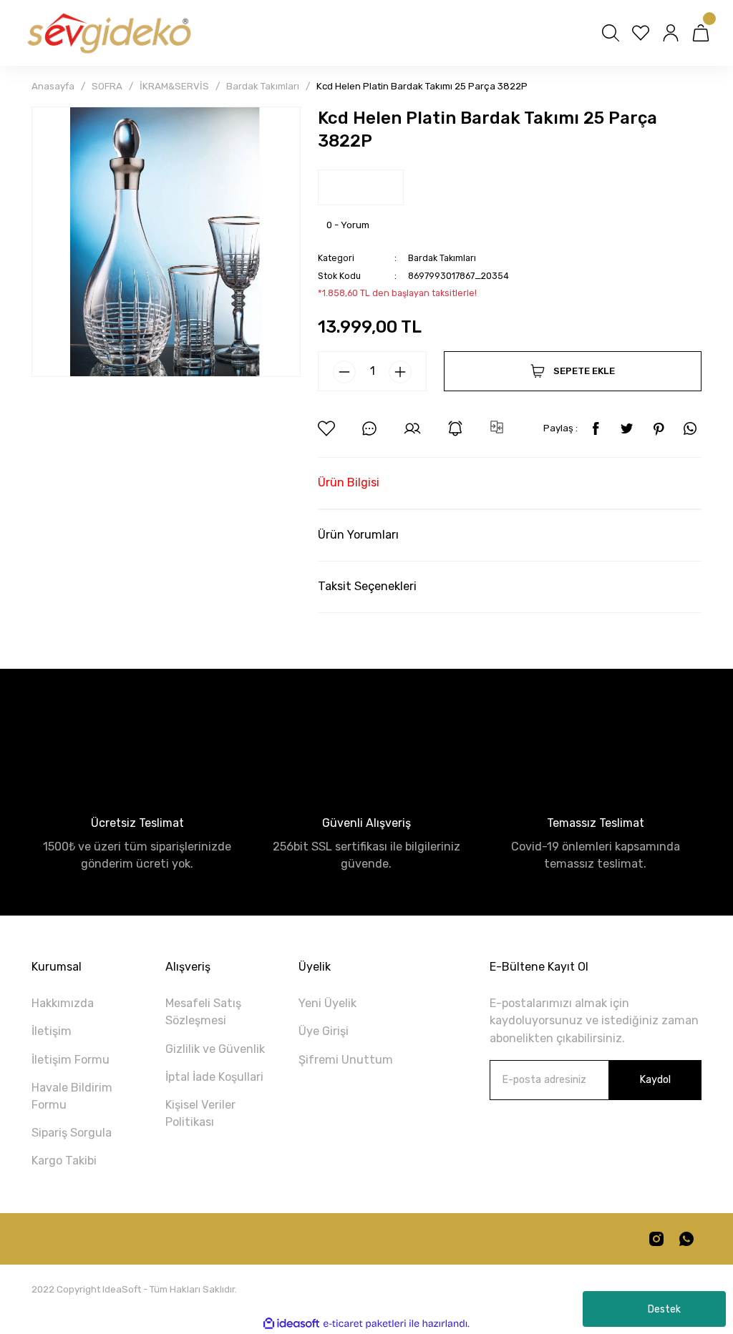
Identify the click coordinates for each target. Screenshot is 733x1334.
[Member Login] (670, 32)
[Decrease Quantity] (344, 372)
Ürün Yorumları (358, 534)
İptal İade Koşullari (214, 1077)
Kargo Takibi (64, 1160)
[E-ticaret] (365, 1324)
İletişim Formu (70, 1059)
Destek (664, 1309)
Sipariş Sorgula (71, 1132)
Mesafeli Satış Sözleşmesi (203, 1011)
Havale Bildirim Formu (71, 1096)
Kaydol (655, 1080)
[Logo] (108, 33)
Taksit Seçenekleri (367, 586)
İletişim (51, 1031)
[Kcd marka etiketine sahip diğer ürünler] (361, 187)
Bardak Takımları (442, 257)
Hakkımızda (62, 1003)
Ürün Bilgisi (348, 482)
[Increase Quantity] (400, 372)
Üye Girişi (323, 1031)
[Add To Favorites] (326, 428)
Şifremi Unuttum (345, 1059)
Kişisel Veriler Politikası (200, 1113)
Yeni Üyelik (327, 1003)
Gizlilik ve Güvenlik (215, 1049)
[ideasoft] (291, 1324)
